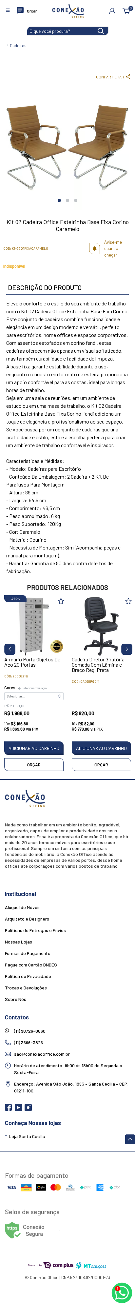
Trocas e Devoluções (26, 987)
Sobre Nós (15, 999)
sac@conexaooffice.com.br (42, 1054)
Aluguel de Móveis (23, 907)
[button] (112, 10)
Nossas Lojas (18, 941)
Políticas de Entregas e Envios (35, 930)
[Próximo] (124, 648)
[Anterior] (7, 648)
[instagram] (29, 1109)
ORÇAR (34, 764)
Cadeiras (18, 45)
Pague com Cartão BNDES (31, 964)
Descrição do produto (45, 287)
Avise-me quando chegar (113, 248)
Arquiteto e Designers (27, 919)
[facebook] (9, 1109)
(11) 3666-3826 (28, 1042)
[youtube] (19, 1109)
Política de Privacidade (28, 976)
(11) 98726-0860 (30, 1031)
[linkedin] (38, 1109)
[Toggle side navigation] (8, 10)
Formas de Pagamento (27, 953)
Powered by (35, 1265)
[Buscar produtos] (101, 30)
